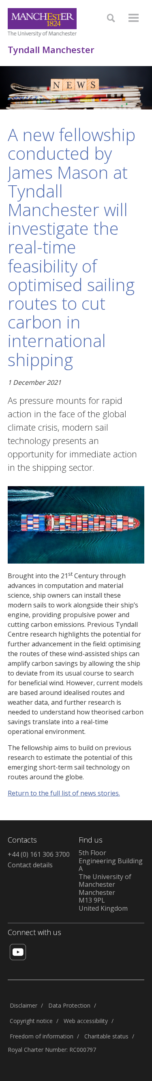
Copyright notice (31, 1021)
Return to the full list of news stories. (64, 793)
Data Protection (69, 1005)
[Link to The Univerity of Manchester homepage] (42, 22)
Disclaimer (23, 1005)
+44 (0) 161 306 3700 (39, 854)
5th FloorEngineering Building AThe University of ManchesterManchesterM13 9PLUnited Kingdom (111, 880)
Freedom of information (41, 1036)
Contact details (30, 864)
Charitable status (106, 1036)
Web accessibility (86, 1021)
